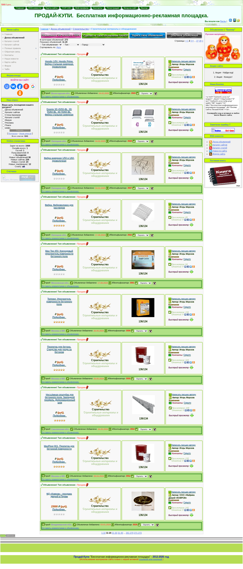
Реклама (9, 123)
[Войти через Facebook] (20, 86)
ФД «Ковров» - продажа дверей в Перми (59, 495)
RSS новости (34, 8)
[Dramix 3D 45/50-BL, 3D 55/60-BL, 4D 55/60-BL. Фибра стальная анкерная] (143, 117)
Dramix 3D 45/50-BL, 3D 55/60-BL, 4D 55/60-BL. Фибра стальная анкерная (59, 112)
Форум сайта (218, 154)
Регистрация (113, 8)
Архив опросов (25, 134)
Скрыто (187, 69)
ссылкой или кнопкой (150, 559)
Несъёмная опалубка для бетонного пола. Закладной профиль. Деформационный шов (59, 398)
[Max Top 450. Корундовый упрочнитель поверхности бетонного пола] (143, 259)
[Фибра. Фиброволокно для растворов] (143, 212)
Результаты (12, 134)
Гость (223, 21)
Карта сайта (51, 8)
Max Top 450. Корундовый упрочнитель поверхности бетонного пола (59, 254)
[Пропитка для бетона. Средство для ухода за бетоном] (143, 355)
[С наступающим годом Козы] (99, 68)
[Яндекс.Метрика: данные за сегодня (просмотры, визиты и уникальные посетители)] (10, 178)
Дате (58, 47)
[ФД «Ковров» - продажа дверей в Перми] (143, 500)
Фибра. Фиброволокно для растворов (59, 206)
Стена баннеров (13, 115)
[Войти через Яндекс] (26, 86)
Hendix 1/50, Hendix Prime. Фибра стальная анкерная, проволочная (59, 64)
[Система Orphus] (223, 130)
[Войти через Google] (33, 86)
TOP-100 (66, 8)
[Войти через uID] (7, 86)
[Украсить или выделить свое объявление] (147, 35)
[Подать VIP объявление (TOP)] (61, 35)
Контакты (97, 8)
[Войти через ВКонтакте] (13, 86)
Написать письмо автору (183, 61)
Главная (20, 8)
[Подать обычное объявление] (184, 35)
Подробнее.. (59, 79)
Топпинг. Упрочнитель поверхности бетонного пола (59, 301)
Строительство (81, 29)
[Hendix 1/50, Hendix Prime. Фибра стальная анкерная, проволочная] (143, 69)
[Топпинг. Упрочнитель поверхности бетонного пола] (143, 307)
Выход (144, 8)
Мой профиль (81, 8)
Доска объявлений (14, 109)
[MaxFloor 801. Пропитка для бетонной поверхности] (143, 453)
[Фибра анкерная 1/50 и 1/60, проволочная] (143, 165)
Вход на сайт (130, 8)
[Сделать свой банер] (105, 35)
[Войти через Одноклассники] (20, 93)
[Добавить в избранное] (238, 21)
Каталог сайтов (12, 112)
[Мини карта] (230, 21)
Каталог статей (12, 117)
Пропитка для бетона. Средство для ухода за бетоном (59, 349)
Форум (8, 120)
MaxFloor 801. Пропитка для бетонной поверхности (59, 447)
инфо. (8, 128)
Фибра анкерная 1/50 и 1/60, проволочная (59, 159)
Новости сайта (219, 151)
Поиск (8, 125)
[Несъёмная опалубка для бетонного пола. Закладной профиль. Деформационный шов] (143, 404)
